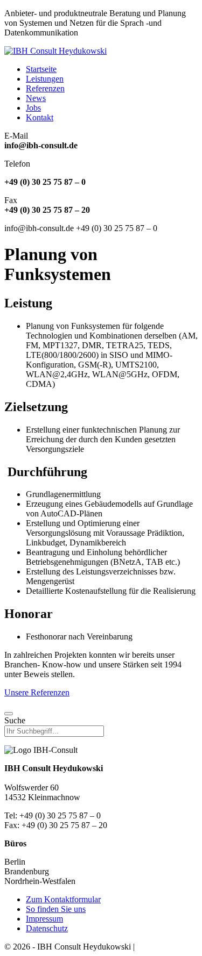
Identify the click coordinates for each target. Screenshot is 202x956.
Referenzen (45, 88)
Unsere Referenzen (36, 692)
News (36, 98)
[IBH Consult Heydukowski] (55, 50)
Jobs (33, 107)
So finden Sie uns (56, 909)
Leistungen (45, 78)
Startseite (41, 69)
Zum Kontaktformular (63, 899)
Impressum (44, 918)
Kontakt (39, 117)
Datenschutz (47, 928)
